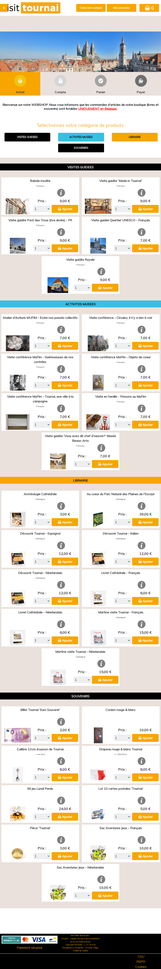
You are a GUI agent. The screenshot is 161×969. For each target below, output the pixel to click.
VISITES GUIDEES (27, 137)
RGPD (140, 961)
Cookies (140, 967)
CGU (141, 956)
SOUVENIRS (81, 147)
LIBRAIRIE (135, 137)
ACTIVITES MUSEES (81, 137)
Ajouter (67, 209)
